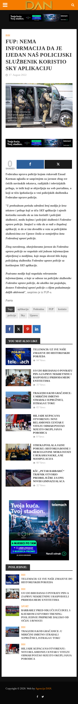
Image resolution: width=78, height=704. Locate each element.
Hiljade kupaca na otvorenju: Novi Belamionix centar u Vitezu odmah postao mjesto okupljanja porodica (49, 424)
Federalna (38, 309)
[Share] (30, 164)
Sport (25, 606)
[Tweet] (58, 164)
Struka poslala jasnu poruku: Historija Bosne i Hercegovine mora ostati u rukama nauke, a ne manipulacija (52, 452)
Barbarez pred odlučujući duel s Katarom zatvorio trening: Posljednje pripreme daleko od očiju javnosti (45, 615)
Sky (23, 315)
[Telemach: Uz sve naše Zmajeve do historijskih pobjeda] (18, 356)
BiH (8, 35)
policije (12, 315)
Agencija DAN (43, 688)
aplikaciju (23, 309)
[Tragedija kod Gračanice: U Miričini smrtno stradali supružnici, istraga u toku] (18, 399)
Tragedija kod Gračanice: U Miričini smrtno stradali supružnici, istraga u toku (52, 398)
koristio (62, 309)
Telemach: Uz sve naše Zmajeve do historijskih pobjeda (51, 353)
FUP (51, 309)
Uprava (34, 315)
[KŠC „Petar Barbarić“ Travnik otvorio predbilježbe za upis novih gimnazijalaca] (18, 477)
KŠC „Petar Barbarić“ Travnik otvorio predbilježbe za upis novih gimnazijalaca (48, 476)
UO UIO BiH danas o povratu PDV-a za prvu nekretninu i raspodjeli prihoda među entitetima (52, 375)
